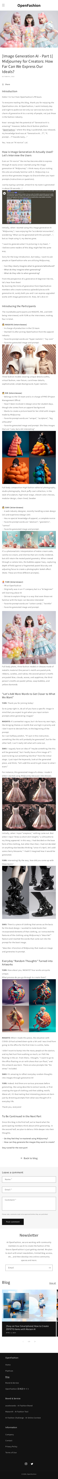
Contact (8, 1440)
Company (9, 1434)
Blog (7, 1377)
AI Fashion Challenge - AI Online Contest (23, 1418)
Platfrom (9, 1371)
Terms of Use (11, 1452)
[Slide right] (35, 1341)
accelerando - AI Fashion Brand (19, 1405)
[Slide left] (23, 1341)
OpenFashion (9, 129)
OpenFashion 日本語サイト (17, 1389)
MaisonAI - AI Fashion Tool (16, 1411)
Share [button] (7, 84)
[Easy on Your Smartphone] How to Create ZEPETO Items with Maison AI (27, 1327)
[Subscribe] (49, 1268)
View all (52, 1283)
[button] (3, 5)
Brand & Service (12, 1383)
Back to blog (30, 1158)
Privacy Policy (11, 1446)
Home (8, 1365)
